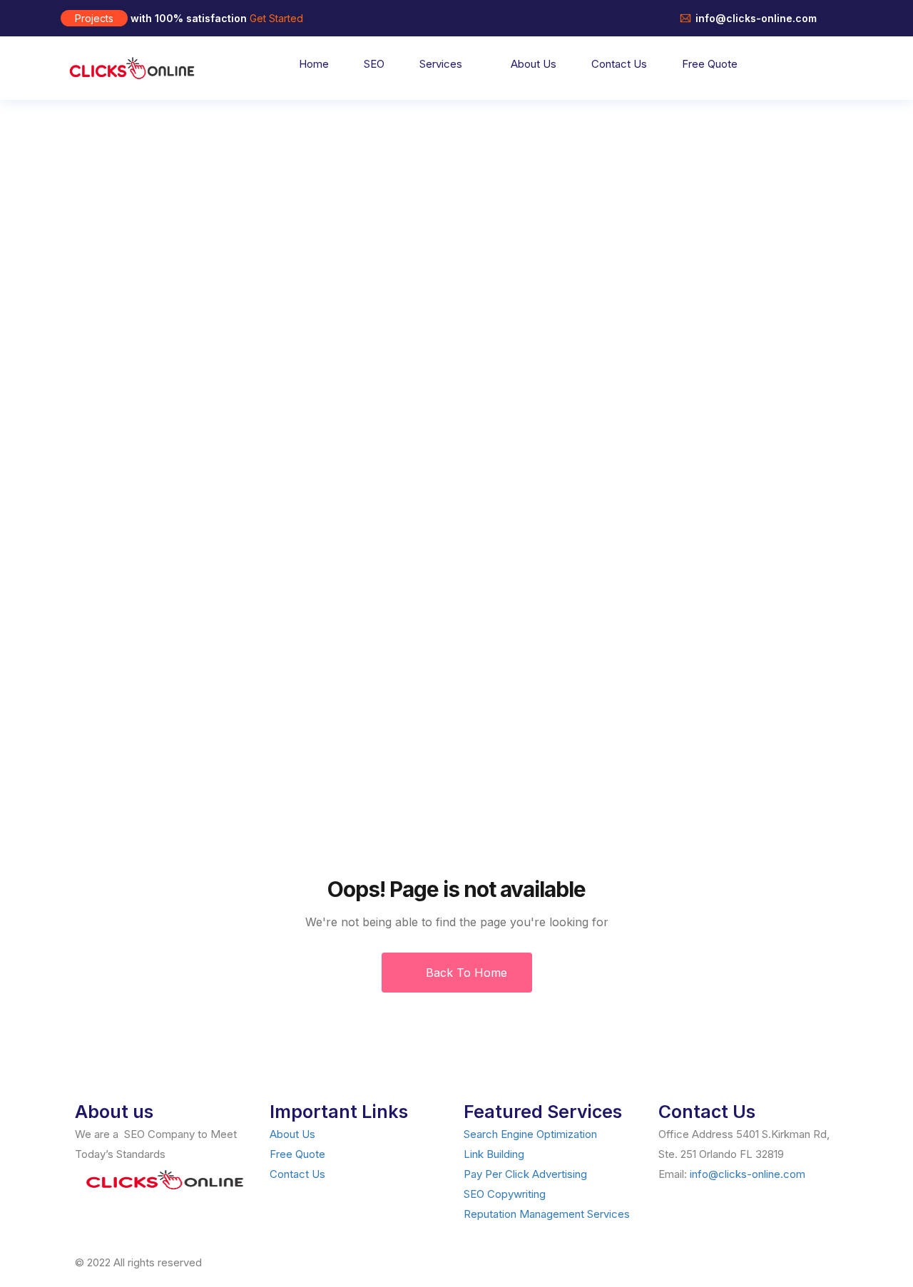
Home (314, 64)
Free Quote (710, 64)
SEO (374, 64)
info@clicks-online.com (747, 1174)
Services (440, 64)
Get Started (276, 18)
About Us (533, 64)
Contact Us (619, 64)
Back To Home (464, 972)
